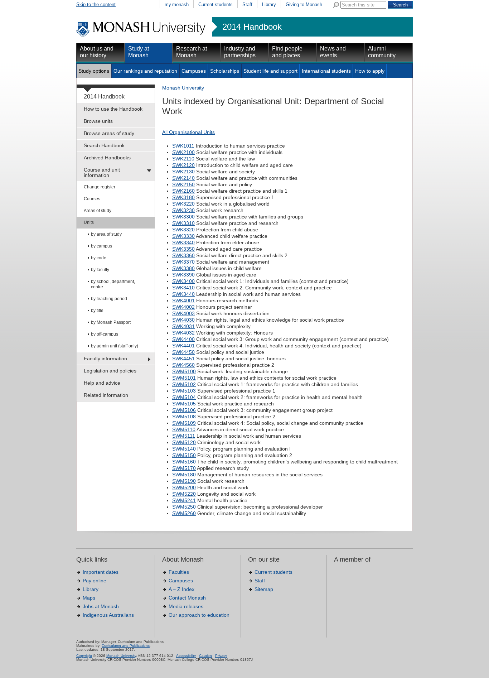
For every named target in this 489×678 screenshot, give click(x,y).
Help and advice (102, 383)
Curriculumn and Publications (126, 646)
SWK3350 (183, 249)
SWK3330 (183, 236)
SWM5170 (184, 468)
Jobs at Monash (101, 606)
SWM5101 (184, 378)
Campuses (193, 71)
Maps (89, 598)
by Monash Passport (111, 322)
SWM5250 (184, 507)
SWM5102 (184, 384)
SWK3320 (183, 229)
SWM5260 (184, 513)
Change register (99, 186)
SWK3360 (183, 255)
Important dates (100, 572)
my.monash (177, 4)
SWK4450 (183, 352)
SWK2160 (183, 191)
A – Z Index (181, 589)
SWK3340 (183, 242)
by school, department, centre (113, 284)
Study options (93, 71)
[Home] (141, 36)
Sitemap (264, 589)
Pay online (94, 580)
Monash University (183, 88)
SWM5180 (184, 474)
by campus (101, 246)
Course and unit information (102, 172)
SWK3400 (183, 281)
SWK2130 (183, 171)
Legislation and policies (110, 371)
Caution (205, 656)
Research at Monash (191, 51)
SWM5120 (184, 442)
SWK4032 (183, 333)
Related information (106, 395)
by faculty (100, 269)
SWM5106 (184, 410)
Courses (92, 198)
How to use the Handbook (113, 109)
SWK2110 (183, 159)
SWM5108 (184, 416)
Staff (247, 4)
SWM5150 (184, 455)
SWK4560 (183, 365)
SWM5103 (184, 391)
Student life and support (270, 71)
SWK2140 (183, 178)
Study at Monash (138, 51)
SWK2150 (183, 184)
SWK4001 (183, 300)
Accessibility (186, 656)
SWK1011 (183, 146)
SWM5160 (184, 462)
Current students (215, 4)
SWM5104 (184, 397)
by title (97, 310)
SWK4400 (183, 339)
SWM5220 (184, 494)
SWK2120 (183, 165)
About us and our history (96, 51)
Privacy (221, 656)
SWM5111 (183, 436)
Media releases (186, 606)
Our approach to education (199, 615)
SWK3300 (183, 217)
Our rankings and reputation (145, 71)
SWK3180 (183, 197)
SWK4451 (183, 358)
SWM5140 (184, 449)
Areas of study (97, 210)
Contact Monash (187, 598)
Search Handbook (104, 145)
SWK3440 (183, 294)
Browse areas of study (109, 133)
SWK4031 (183, 326)
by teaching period (109, 298)
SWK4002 (183, 307)
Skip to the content (96, 4)
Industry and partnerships (240, 51)
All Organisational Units (188, 132)
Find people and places (287, 51)
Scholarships (224, 71)
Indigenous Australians (108, 615)
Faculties (179, 572)
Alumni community (382, 51)
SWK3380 (183, 268)
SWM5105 (184, 404)
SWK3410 (183, 287)
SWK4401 (183, 345)
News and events (333, 51)
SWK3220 (183, 204)
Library (269, 4)
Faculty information (105, 358)
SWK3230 (183, 210)
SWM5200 (184, 487)
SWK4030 (183, 320)
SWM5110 (183, 429)
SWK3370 (183, 262)
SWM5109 (184, 423)
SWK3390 (183, 275)
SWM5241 (184, 500)
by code (98, 257)
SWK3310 (183, 223)
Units (89, 222)
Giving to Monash (304, 4)
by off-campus (104, 334)
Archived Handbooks (107, 157)
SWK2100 (183, 152)
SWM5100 (184, 371)
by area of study (106, 234)
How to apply (369, 71)
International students (326, 71)
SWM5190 (184, 481)
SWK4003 (183, 313)
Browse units (98, 121)
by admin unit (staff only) (114, 345)
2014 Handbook (252, 27)
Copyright (84, 656)
